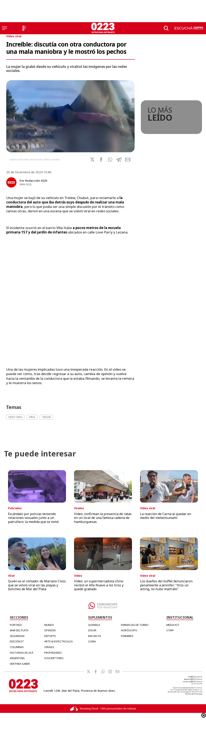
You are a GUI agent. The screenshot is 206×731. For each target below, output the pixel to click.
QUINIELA (94, 625)
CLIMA (92, 641)
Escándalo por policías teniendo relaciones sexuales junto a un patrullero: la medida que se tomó (33, 518)
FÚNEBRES (127, 636)
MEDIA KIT (172, 625)
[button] (110, 159)
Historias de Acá (21, 652)
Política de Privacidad (193, 694)
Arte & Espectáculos (58, 641)
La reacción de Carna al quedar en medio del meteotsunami (165, 516)
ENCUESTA (94, 636)
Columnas (17, 647)
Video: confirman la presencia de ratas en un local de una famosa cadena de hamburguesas (103, 518)
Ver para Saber (20, 664)
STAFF (170, 630)
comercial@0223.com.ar (192, 681)
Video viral (13, 36)
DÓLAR (92, 630)
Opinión (50, 630)
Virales (49, 647)
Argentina (17, 658)
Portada (16, 625)
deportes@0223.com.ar (193, 679)
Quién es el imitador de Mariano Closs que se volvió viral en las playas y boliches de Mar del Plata (37, 585)
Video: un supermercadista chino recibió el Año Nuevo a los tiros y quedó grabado (99, 585)
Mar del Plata (19, 630)
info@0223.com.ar (195, 677)
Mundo (49, 625)
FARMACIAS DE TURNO (134, 625)
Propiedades (53, 652)
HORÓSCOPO (129, 630)
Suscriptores (54, 658)
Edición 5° (17, 641)
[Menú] (4, 28)
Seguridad (17, 636)
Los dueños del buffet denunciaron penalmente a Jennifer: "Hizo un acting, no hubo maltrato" (166, 585)
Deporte (50, 636)
